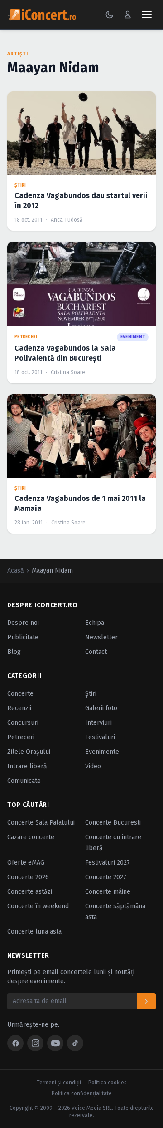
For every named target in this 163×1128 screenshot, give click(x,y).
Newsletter (101, 637)
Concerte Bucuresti (113, 822)
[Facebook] (15, 1043)
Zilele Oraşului (28, 752)
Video (93, 766)
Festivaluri (100, 737)
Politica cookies (107, 1082)
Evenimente (102, 752)
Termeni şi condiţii (59, 1082)
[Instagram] (35, 1043)
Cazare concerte (30, 837)
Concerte (20, 694)
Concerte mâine (107, 891)
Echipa (94, 623)
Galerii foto (101, 708)
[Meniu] (147, 14)
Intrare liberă (27, 766)
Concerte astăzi (29, 891)
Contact (96, 652)
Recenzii (19, 708)
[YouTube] (55, 1043)
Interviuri (98, 723)
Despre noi (23, 623)
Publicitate (22, 637)
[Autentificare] (128, 14)
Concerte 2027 (105, 877)
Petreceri (20, 737)
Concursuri (22, 723)
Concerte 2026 (28, 877)
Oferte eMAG (25, 862)
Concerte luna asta (34, 931)
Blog (14, 652)
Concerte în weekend (38, 906)
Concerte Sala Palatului (41, 822)
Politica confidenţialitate (82, 1093)
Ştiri (90, 694)
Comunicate (24, 781)
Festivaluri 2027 (107, 862)
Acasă (15, 570)
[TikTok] (75, 1043)
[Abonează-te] (146, 1001)
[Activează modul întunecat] (109, 14)
